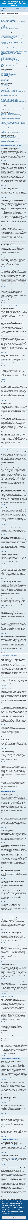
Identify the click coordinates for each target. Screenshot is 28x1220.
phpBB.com (3, 379)
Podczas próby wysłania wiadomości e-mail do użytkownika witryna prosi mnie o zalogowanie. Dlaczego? (13, 46)
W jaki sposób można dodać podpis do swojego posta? (11, 53)
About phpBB (8, 1150)
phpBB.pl (22, 378)
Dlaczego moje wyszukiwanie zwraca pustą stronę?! (11, 115)
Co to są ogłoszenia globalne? (6, 75)
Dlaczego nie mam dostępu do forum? (8, 58)
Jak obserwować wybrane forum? (7, 125)
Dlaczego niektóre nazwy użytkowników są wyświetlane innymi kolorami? (13, 92)
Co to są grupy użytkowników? (6, 86)
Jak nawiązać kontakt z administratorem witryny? (10, 141)
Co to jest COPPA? (4, 19)
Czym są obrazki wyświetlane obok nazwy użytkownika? (11, 42)
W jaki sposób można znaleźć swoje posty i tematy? (10, 118)
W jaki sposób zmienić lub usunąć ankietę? (9, 57)
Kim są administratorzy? (5, 84)
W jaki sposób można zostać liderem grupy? (9, 90)
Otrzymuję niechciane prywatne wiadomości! (9, 100)
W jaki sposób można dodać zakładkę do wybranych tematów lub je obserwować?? (13, 124)
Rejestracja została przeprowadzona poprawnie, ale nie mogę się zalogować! (13, 22)
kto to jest (12, 1175)
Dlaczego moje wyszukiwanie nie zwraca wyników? (10, 114)
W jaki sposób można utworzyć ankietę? (8, 54)
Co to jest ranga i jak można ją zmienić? (8, 44)
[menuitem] (4, 8)
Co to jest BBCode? (4, 70)
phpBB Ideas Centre (16, 1159)
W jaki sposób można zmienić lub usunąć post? (10, 52)
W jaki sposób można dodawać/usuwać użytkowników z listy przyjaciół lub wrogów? (12, 109)
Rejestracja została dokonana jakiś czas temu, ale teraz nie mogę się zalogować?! (14, 26)
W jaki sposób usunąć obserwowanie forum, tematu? (11, 127)
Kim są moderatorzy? (5, 85)
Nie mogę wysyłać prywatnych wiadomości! (9, 99)
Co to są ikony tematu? (5, 80)
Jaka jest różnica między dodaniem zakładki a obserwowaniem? (13, 122)
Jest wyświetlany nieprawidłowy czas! (8, 37)
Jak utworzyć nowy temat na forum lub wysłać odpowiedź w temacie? (14, 51)
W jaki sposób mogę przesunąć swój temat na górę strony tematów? (14, 66)
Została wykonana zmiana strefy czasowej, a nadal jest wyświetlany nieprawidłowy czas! (13, 39)
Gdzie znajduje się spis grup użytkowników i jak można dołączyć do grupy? (13, 89)
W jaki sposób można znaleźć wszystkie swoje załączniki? (12, 132)
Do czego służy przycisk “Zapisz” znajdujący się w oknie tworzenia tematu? (13, 64)
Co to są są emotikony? (5, 73)
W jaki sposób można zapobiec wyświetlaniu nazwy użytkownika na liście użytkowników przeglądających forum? (13, 36)
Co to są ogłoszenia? (5, 76)
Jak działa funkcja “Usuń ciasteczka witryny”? (9, 29)
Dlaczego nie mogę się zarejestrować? (8, 20)
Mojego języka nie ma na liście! (6, 41)
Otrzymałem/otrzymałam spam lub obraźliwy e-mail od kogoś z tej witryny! (13, 102)
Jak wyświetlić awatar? (5, 43)
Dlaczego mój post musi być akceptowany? (9, 65)
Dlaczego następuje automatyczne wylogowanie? (10, 28)
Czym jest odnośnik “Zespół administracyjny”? (9, 95)
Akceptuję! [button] (14, 1217)
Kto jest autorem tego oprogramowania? (8, 136)
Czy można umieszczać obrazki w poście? (9, 74)
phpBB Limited (17, 1144)
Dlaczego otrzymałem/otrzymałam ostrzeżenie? (10, 60)
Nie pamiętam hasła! (4, 27)
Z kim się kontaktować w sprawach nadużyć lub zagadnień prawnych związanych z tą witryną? (14, 139)
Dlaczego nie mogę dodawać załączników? (9, 59)
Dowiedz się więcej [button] (7, 1213)
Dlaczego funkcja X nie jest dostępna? (8, 137)
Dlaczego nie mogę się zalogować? (7, 23)
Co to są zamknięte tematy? (6, 79)
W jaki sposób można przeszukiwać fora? (9, 113)
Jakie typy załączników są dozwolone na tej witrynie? (11, 131)
